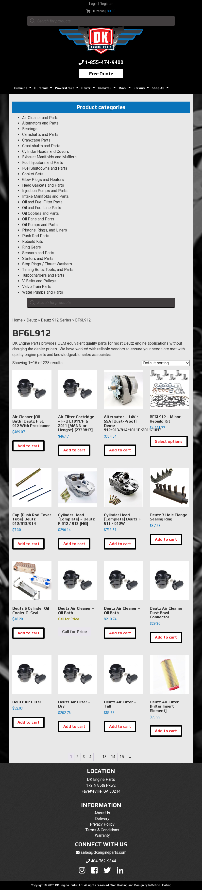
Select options (169, 441)
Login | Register (101, 4)
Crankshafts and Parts (41, 145)
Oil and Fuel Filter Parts (42, 202)
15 (121, 756)
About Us (102, 813)
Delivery (102, 818)
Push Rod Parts (35, 235)
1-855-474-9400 (104, 62)
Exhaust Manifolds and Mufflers (49, 157)
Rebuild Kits (32, 241)
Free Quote (101, 73)
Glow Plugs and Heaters (43, 179)
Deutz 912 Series (56, 320)
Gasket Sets (32, 174)
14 (113, 756)
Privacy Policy (102, 824)
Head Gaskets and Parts (43, 185)
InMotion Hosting (159, 885)
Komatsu (107, 89)
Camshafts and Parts (40, 134)
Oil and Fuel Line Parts (41, 207)
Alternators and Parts (40, 123)
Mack (125, 89)
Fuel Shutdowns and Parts (44, 168)
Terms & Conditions (102, 830)
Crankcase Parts (36, 140)
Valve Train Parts (36, 286)
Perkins (142, 89)
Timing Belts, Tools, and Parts (47, 269)
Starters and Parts (37, 258)
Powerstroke (67, 89)
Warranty (102, 835)
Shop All (161, 89)
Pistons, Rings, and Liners (44, 230)
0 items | (104, 11)
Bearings (29, 128)
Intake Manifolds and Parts (45, 196)
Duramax (43, 89)
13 (104, 756)
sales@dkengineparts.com (103, 852)
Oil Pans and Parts (38, 219)
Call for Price (74, 631)
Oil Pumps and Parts (40, 224)
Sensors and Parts (38, 252)
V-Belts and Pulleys (39, 281)
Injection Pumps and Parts (44, 190)
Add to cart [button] (28, 446)
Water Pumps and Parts (42, 292)
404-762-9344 (103, 861)
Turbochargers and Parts (43, 275)
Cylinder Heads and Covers (45, 151)
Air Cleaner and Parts (40, 117)
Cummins (23, 89)
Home (17, 320)
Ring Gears (31, 247)
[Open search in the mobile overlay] (101, 21)
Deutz (88, 89)
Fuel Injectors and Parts (42, 162)
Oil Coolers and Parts (40, 213)
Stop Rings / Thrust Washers (47, 264)
